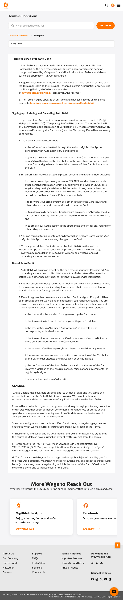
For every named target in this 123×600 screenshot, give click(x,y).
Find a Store (39, 563)
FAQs (35, 558)
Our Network (10, 563)
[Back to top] (117, 545)
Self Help (37, 567)
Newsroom (9, 567)
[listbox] (61, 43)
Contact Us (38, 572)
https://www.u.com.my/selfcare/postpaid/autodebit (62, 103)
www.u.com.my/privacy (36, 92)
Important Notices (72, 558)
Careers (7, 572)
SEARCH (105, 25)
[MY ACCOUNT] (113, 5)
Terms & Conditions (18, 35)
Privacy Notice (70, 567)
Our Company (10, 558)
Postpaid (39, 35)
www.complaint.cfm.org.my (70, 594)
